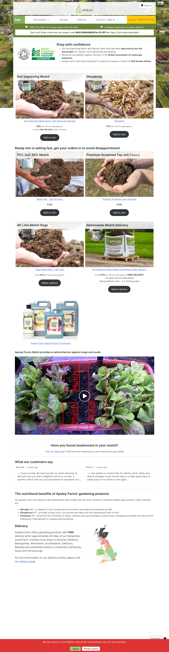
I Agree (75, 648)
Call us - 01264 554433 (141, 19)
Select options (50, 283)
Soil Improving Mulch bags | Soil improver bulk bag (49, 121)
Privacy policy (91, 648)
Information (40, 19)
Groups (64, 19)
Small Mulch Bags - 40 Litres (49, 269)
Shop (17, 19)
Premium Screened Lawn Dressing (119, 199)
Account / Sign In (105, 19)
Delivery (81, 19)
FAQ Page (59, 451)
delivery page (27, 561)
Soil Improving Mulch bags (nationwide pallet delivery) (119, 269)
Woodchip (119, 121)
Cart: (147, 5)
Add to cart (49, 137)
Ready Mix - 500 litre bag (49, 199)
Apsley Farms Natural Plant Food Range (51, 343)
